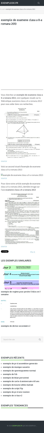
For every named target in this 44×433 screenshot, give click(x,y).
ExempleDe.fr (9, 2)
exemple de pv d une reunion (16, 392)
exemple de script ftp (13, 388)
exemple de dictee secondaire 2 (15, 326)
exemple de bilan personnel (16, 378)
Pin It (32, 252)
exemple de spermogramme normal (19, 370)
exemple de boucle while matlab (18, 385)
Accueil (2, 9)
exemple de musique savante (16, 367)
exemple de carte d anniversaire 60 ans (21, 381)
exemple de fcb (10, 374)
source (4, 161)
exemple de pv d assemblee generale (20, 363)
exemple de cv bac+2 (12, 395)
